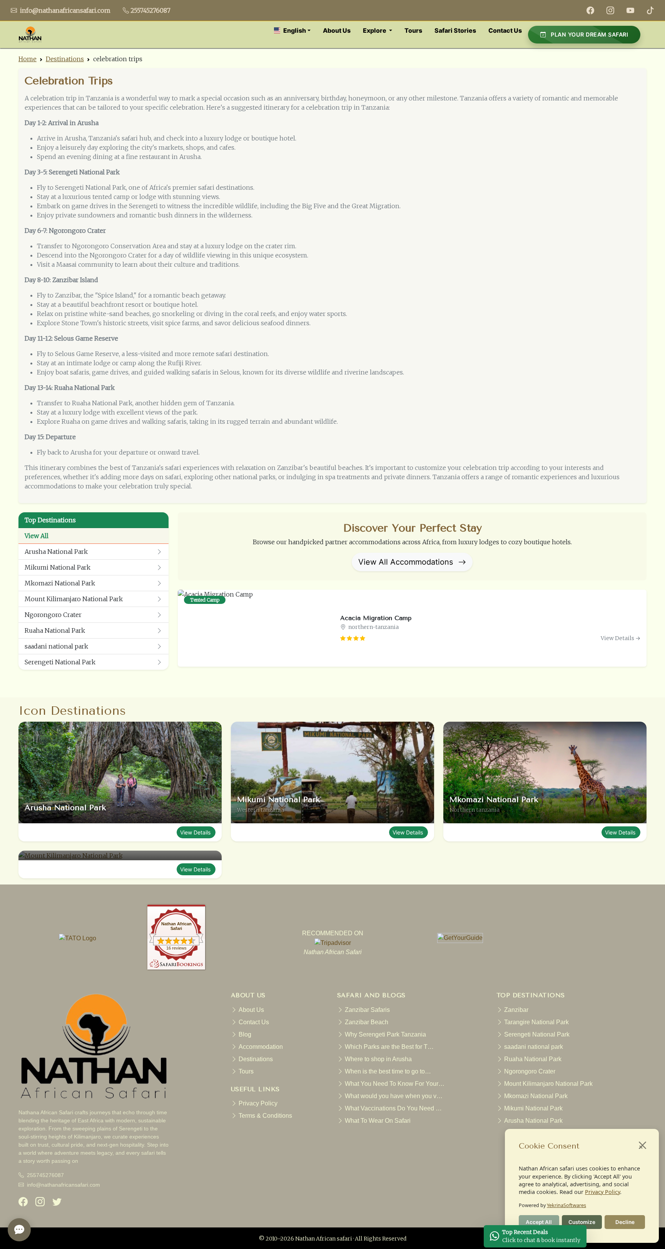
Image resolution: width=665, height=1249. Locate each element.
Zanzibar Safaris (367, 1010)
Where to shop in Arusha (378, 1059)
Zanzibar (516, 1010)
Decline (625, 1222)
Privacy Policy (602, 1191)
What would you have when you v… (394, 1096)
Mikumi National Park (57, 567)
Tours (413, 30)
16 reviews (176, 948)
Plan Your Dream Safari (588, 34)
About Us (337, 30)
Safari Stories (455, 30)
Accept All (539, 1222)
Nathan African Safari (176, 926)
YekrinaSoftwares (566, 1205)
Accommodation (261, 1046)
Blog (245, 1034)
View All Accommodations (406, 562)
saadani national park (56, 646)
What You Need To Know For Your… (394, 1083)
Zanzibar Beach (366, 1022)
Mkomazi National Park (60, 583)
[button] (292, 30)
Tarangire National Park (536, 1022)
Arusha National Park (56, 551)
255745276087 (150, 10)
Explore (375, 30)
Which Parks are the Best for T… (389, 1046)
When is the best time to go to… (388, 1071)
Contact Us (505, 30)
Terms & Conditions (265, 1115)
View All (36, 536)
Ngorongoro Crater (53, 615)
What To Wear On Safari (378, 1120)
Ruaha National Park (55, 630)
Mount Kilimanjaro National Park (74, 599)
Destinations (65, 59)
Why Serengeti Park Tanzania (385, 1034)
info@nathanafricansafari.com (64, 10)
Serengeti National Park (60, 662)
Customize (581, 1222)
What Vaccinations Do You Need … (393, 1108)
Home (27, 59)
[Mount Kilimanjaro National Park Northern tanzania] (120, 856)
